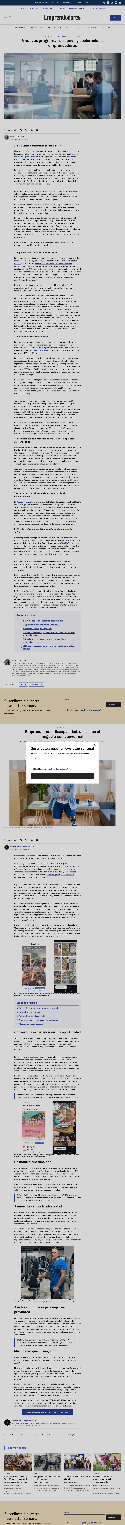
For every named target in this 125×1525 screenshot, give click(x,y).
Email (33, 759)
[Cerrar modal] (94, 744)
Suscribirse (62, 776)
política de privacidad (57, 769)
